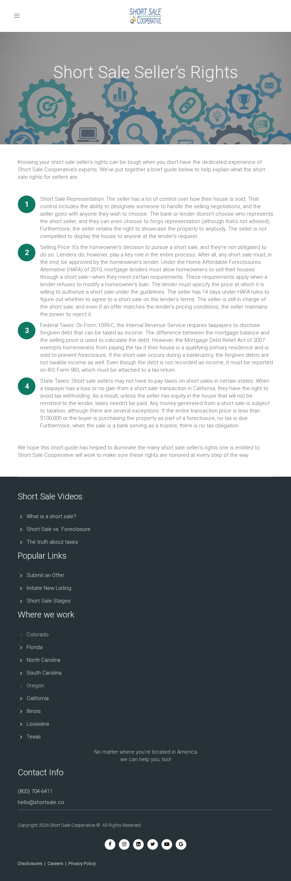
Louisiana (38, 724)
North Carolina (43, 660)
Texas (34, 736)
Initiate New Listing (49, 588)
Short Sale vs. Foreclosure (58, 529)
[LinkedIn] (138, 844)
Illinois (34, 711)
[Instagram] (124, 844)
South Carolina (44, 673)
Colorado (38, 634)
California (38, 698)
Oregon (35, 685)
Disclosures (30, 863)
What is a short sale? (51, 516)
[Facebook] (110, 844)
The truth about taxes (52, 542)
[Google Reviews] (181, 844)
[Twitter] (152, 844)
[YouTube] (166, 844)
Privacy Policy (82, 863)
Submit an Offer (45, 575)
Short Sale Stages (49, 601)
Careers (55, 863)
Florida (35, 647)
